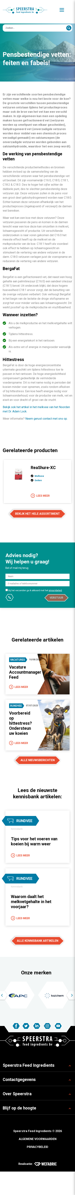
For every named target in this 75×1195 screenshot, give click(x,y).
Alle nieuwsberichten (38, 760)
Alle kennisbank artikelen (37, 940)
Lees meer (43, 495)
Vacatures (17, 659)
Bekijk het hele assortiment (37, 513)
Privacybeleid (37, 1147)
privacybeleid (55, 590)
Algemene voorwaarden (37, 1139)
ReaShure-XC (43, 467)
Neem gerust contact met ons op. (46, 418)
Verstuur (56, 597)
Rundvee (16, 705)
